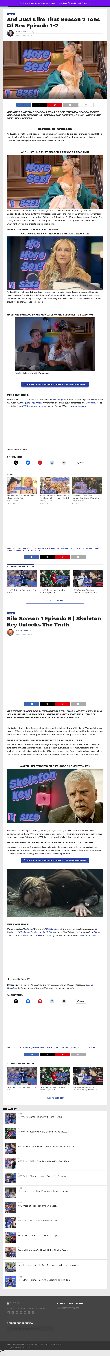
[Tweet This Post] (47, 703)
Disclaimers (56, 1344)
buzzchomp (82, 548)
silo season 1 (88, 1048)
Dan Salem (23, 631)
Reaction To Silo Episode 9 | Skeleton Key (60, 766)
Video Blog (27, 550)
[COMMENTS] (86, 104)
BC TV (73, 548)
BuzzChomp (57, 399)
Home (8, 1344)
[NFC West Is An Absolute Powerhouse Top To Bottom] (88, 587)
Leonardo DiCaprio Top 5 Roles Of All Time (56, 740)
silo (79, 1048)
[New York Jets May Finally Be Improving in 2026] (55, 587)
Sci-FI (57, 1048)
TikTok (26, 406)
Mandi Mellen (24, 31)
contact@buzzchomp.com (68, 1308)
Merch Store (18, 1344)
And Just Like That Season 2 (56, 548)
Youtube (37, 550)
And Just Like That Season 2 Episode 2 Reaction (55, 233)
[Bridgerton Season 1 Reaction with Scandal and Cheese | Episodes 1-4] (54, 485)
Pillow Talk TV (91, 402)
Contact (44, 1344)
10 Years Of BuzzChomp (43, 229)
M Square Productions (31, 402)
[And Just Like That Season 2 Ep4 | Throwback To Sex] (22, 485)
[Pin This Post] (54, 104)
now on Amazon (78, 406)
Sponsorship (32, 1344)
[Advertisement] (55, 429)
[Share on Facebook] (23, 104)
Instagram (41, 406)
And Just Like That (32, 548)
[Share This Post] (39, 104)
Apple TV (27, 1048)
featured (94, 548)
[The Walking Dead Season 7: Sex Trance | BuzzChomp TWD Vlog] (87, 485)
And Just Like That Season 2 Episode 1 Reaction (55, 152)
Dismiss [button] (86, 3)
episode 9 (65, 853)
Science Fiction (68, 1048)
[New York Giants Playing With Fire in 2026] (22, 587)
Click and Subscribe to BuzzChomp (72, 314)
